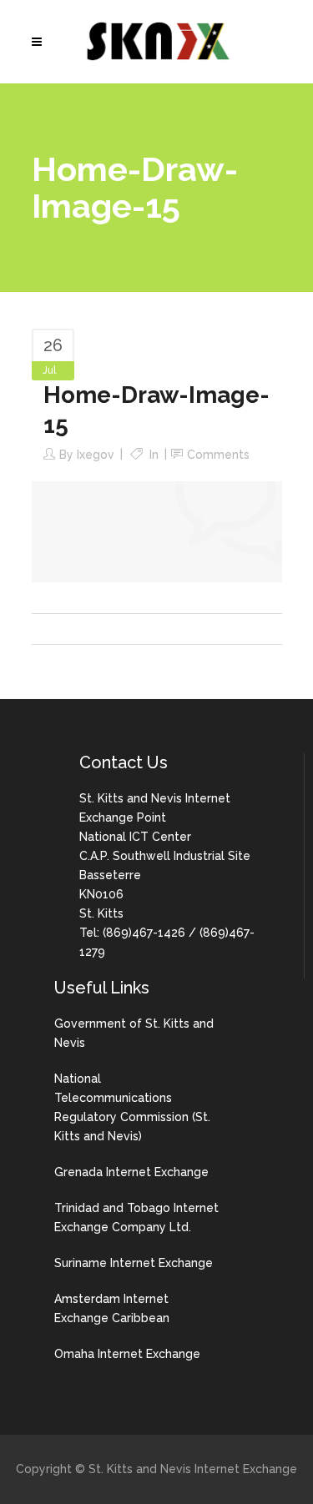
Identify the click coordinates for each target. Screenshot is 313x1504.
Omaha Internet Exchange (127, 1354)
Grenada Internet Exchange (131, 1172)
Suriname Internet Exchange (133, 1263)
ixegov (95, 454)
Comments (218, 454)
